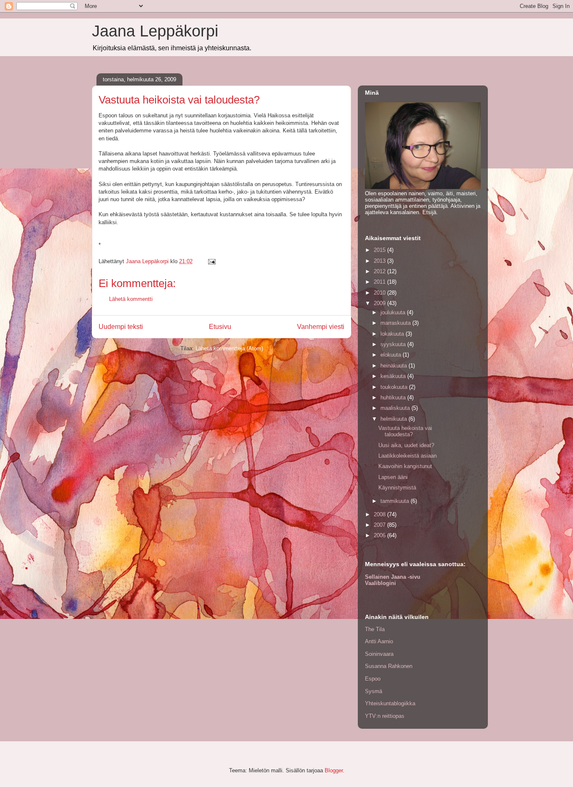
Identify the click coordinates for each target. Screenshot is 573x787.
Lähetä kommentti (131, 299)
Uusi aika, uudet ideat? (406, 445)
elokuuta (391, 355)
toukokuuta (394, 387)
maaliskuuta (396, 408)
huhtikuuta (393, 397)
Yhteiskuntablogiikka (390, 703)
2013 (380, 261)
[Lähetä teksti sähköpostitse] (211, 261)
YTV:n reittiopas (384, 716)
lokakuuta (393, 334)
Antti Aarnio (379, 641)
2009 (380, 303)
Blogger (334, 770)
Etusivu (220, 326)
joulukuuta (393, 312)
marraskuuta (396, 323)
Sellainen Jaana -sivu (392, 577)
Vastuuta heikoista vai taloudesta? (405, 431)
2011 (380, 282)
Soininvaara (379, 654)
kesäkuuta (393, 376)
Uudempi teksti (121, 326)
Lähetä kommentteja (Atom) (229, 348)
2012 (380, 271)
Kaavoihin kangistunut (405, 466)
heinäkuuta (394, 365)
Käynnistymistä (397, 487)
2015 (380, 250)
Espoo (372, 679)
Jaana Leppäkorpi (155, 31)
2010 (380, 293)
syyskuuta (393, 344)
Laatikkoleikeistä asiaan (407, 456)
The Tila (375, 629)
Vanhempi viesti (320, 326)
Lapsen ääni (393, 477)
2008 (380, 514)
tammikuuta (395, 501)
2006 (380, 535)
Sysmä (373, 691)
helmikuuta (394, 419)
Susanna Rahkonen (388, 666)
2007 (380, 525)
